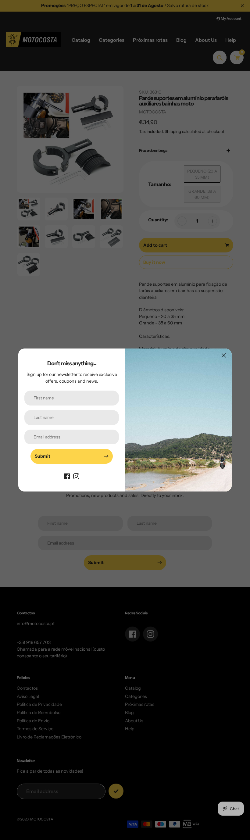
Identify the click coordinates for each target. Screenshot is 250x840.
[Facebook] (67, 476)
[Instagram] (76, 476)
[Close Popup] (224, 355)
